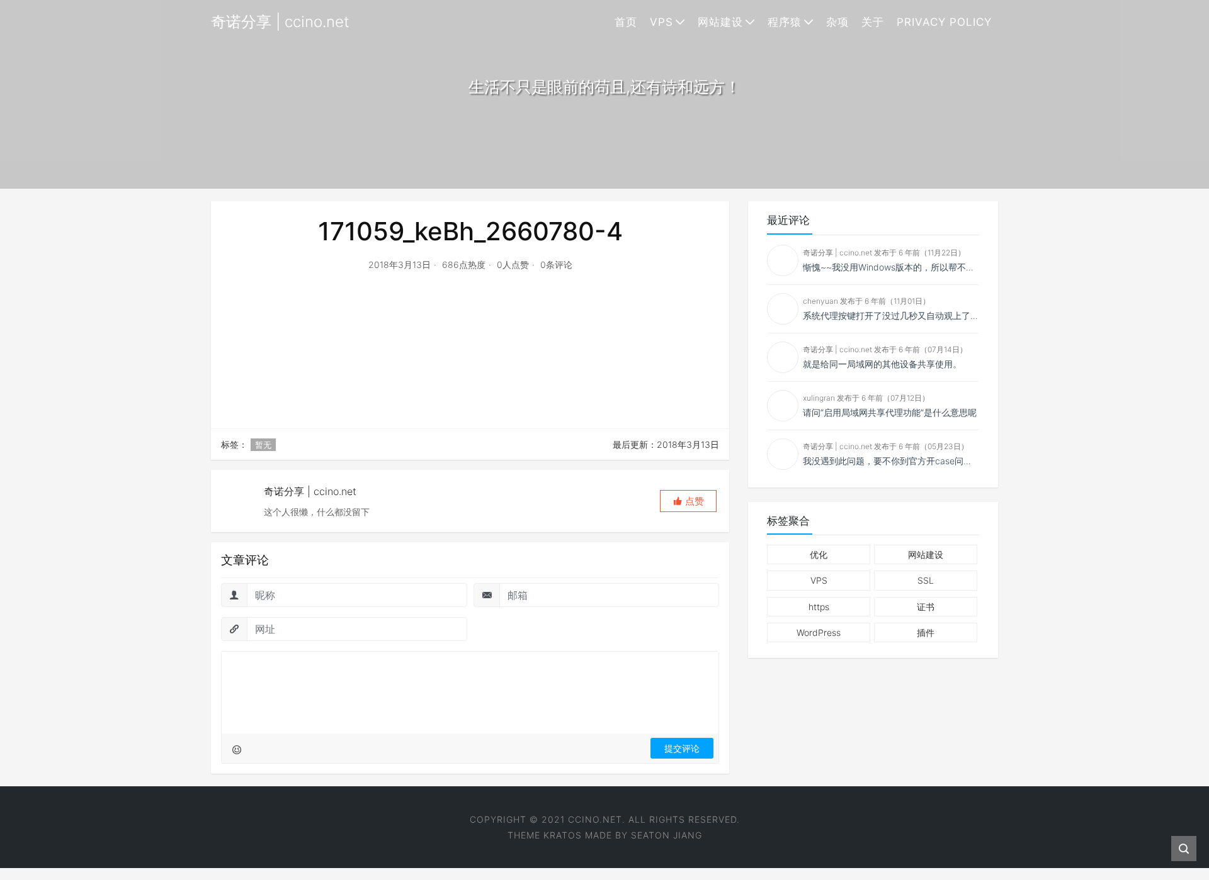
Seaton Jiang (666, 835)
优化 (818, 554)
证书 (925, 606)
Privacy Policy (944, 22)
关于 (872, 22)
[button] (688, 501)
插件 (925, 632)
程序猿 (785, 22)
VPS (661, 22)
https (819, 606)
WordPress (819, 632)
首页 (626, 22)
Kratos (562, 835)
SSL (925, 580)
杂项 (837, 22)
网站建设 (720, 22)
